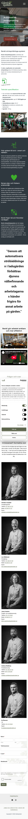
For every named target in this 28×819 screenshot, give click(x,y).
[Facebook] (12, 800)
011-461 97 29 (9, 561)
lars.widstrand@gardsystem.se (9, 566)
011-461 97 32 (9, 669)
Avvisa (14, 437)
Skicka (3, 784)
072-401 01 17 (8, 617)
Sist (15, 742)
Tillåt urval (14, 433)
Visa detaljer (20, 425)
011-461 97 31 (9, 506)
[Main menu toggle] (24, 4)
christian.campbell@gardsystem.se (10, 512)
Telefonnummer (5, 746)
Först (2, 742)
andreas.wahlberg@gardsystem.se (10, 675)
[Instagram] (16, 800)
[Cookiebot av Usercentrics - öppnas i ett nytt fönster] (20, 380)
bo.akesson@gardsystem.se (8, 728)
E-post (3, 753)
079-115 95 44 (8, 671)
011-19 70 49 (9, 724)
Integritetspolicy (14, 796)
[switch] (24, 410)
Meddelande (4, 761)
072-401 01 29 (8, 562)
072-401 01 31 (8, 508)
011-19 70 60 (9, 615)
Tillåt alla (14, 429)
